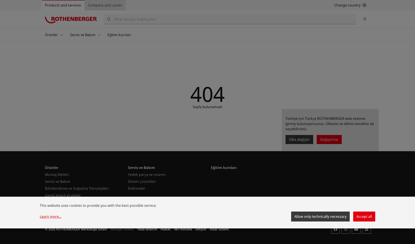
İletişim (200, 229)
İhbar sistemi (219, 229)
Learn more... (50, 216)
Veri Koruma (183, 229)
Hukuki (166, 229)
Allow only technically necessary (320, 216)
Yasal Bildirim (147, 229)
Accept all (364, 216)
